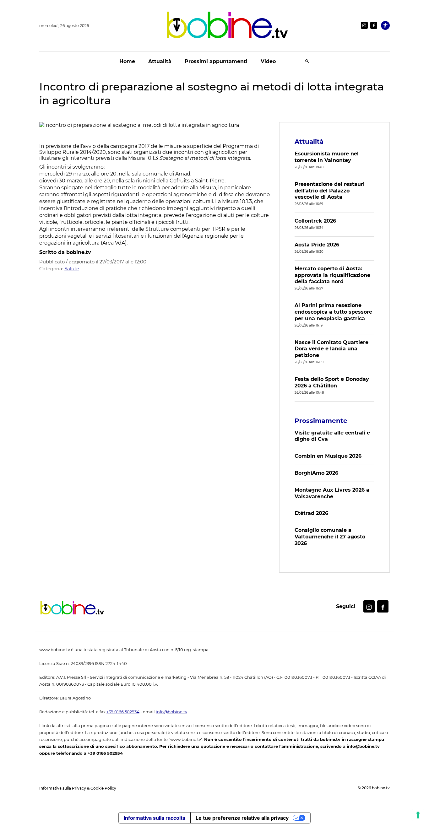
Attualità (159, 61)
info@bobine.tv (171, 712)
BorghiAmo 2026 (316, 473)
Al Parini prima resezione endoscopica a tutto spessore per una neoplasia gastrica (333, 311)
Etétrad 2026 (311, 513)
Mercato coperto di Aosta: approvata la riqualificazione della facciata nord (332, 275)
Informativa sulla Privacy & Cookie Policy (77, 788)
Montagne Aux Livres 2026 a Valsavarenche (332, 493)
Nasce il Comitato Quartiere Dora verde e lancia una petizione (331, 349)
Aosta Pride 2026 (317, 245)
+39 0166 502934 (122, 712)
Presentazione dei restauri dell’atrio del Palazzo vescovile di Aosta (330, 190)
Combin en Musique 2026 (328, 456)
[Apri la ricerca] (307, 61)
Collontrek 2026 (315, 221)
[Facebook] (373, 25)
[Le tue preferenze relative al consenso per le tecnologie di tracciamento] (418, 815)
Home (127, 61)
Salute (71, 269)
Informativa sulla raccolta (154, 818)
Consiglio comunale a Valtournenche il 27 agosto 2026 (330, 536)
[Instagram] (364, 25)
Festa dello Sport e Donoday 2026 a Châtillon (332, 382)
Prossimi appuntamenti (216, 61)
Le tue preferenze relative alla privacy (242, 818)
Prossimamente (321, 420)
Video (268, 61)
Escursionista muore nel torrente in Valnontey (327, 157)
